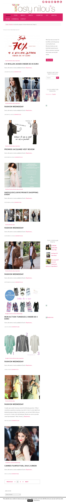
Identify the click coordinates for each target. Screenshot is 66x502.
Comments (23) (19, 235)
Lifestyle (21, 189)
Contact (23, 19)
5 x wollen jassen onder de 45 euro (21, 64)
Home (7, 24)
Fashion (11, 24)
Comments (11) (19, 157)
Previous (10, 481)
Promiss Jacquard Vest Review (19, 149)
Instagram (52, 2)
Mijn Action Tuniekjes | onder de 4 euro (21, 318)
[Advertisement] (53, 143)
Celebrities (7, 462)
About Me (49, 60)
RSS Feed (61, 2)
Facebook (46, 2)
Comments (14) (15, 420)
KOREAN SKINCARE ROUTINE (54, 248)
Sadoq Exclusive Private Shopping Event (21, 193)
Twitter (43, 2)
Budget (7, 313)
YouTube (58, 2)
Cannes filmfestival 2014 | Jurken (20, 466)
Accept (30, 500)
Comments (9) (17, 71)
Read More (37, 500)
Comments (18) (15, 326)
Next (26, 481)
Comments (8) (17, 202)
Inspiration (17, 60)
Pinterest (49, 2)
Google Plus (55, 2)
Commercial (15, 19)
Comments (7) (14, 369)
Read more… (29, 67)
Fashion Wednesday (10, 60)
